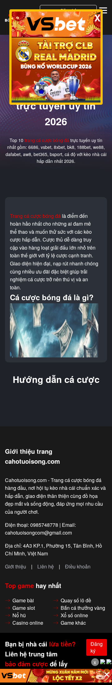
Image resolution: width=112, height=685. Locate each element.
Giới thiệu (15, 566)
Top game (19, 585)
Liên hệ (45, 566)
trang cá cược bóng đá (47, 140)
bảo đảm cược (26, 664)
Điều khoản (78, 566)
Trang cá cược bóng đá (35, 216)
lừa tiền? (62, 644)
